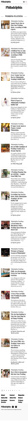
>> (19, 390)
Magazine (21, 395)
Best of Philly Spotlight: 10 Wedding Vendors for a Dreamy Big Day (19, 149)
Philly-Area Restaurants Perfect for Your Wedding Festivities (18, 274)
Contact (12, 395)
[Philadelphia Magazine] (6, 407)
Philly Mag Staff (17, 164)
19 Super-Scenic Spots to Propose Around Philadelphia (18, 128)
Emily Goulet (15, 42)
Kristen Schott (16, 92)
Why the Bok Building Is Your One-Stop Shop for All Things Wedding (18, 317)
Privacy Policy (20, 401)
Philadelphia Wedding (17, 21)
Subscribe (4, 398)
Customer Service (4, 401)
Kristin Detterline (17, 331)
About (3, 395)
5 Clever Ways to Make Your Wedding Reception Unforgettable (18, 296)
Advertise (13, 398)
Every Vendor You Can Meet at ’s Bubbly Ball (18, 77)
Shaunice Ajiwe (17, 362)
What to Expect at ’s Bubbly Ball (18, 103)
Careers (12, 400)
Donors (20, 398)
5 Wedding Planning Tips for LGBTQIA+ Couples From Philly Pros (18, 174)
